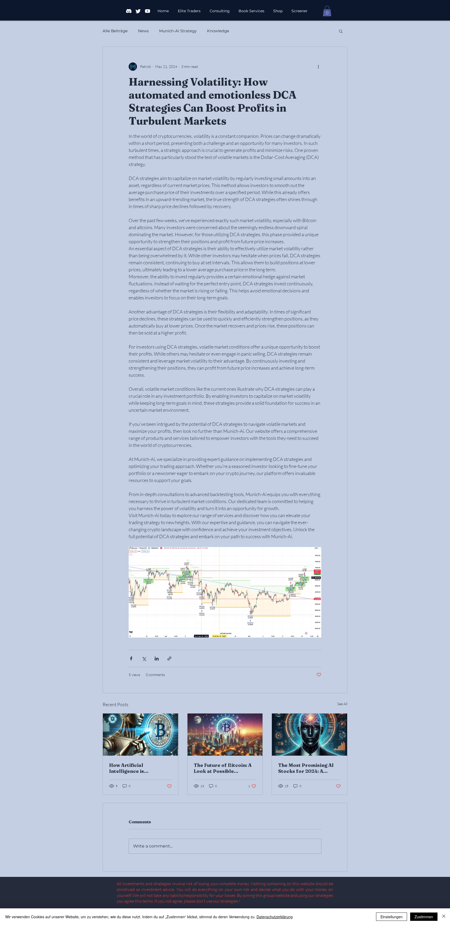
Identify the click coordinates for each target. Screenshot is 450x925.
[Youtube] (148, 11)
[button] (278, 11)
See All (342, 704)
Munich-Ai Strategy (178, 30)
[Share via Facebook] (131, 658)
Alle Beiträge (115, 30)
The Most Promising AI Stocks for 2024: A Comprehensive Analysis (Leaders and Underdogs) (309, 768)
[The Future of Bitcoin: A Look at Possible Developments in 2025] (225, 735)
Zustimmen (424, 916)
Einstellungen (391, 916)
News (143, 30)
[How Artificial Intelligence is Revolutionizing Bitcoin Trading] (140, 735)
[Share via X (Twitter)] (143, 658)
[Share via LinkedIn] (156, 658)
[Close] (444, 917)
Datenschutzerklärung (275, 916)
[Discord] (129, 11)
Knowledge (218, 30)
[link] (327, 11)
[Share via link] (169, 658)
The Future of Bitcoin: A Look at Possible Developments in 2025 (223, 768)
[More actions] (318, 66)
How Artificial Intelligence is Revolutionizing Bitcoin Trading (137, 768)
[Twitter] (138, 11)
